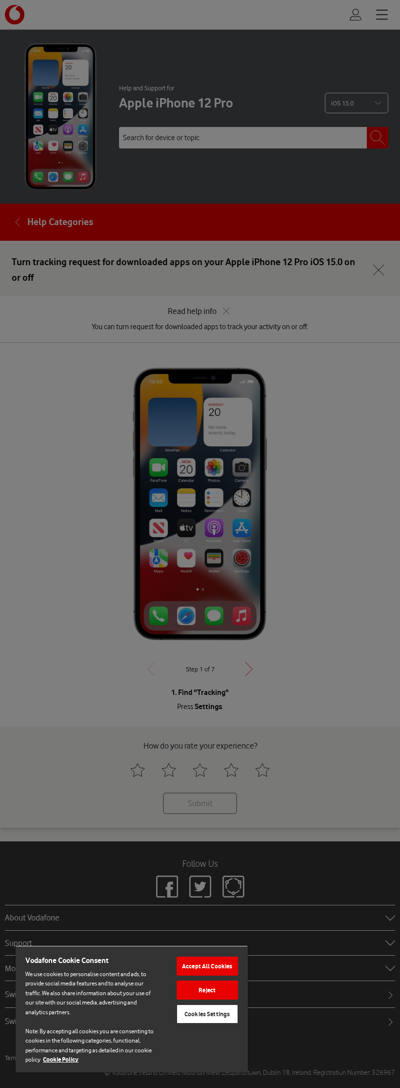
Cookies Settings (207, 1014)
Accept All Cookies (207, 966)
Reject (207, 990)
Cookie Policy (61, 1059)
